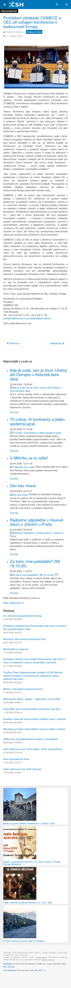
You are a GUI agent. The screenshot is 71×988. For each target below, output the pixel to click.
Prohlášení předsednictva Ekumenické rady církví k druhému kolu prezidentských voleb (35, 627)
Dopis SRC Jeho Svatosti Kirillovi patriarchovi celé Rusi (31, 709)
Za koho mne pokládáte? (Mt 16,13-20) (35, 563)
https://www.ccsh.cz (13, 602)
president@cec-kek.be (39, 318)
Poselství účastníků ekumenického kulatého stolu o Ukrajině (34, 719)
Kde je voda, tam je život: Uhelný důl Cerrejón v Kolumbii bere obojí (38, 374)
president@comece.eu (15, 318)
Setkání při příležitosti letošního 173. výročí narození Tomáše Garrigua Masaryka (31, 863)
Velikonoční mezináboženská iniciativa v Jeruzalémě (30, 739)
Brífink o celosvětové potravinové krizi (23, 689)
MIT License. (9, 966)
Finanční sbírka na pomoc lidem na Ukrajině (23, 940)
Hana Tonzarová (47, 959)
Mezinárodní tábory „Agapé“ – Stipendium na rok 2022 (31, 699)
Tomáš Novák (41, 957)
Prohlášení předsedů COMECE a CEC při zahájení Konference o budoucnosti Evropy (32, 22)
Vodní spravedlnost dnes (16, 759)
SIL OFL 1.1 (40, 970)
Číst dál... (15, 412)
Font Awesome (10, 970)
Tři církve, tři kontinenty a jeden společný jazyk (37, 421)
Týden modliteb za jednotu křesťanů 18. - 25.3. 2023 (27, 902)
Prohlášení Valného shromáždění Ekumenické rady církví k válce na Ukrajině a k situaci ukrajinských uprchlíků (34, 660)
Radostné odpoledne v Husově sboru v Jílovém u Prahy (36, 522)
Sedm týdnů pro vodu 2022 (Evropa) (22, 769)
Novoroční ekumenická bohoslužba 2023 (24, 639)
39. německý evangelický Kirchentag (22, 615)
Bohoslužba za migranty (15, 649)
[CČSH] (13, 4)
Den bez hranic (23, 485)
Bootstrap (7, 963)
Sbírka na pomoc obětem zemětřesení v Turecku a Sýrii (29, 823)
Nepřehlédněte (9, 11)
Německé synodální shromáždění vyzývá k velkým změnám (34, 729)
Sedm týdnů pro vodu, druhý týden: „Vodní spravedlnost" (32, 749)
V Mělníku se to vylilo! (29, 458)
